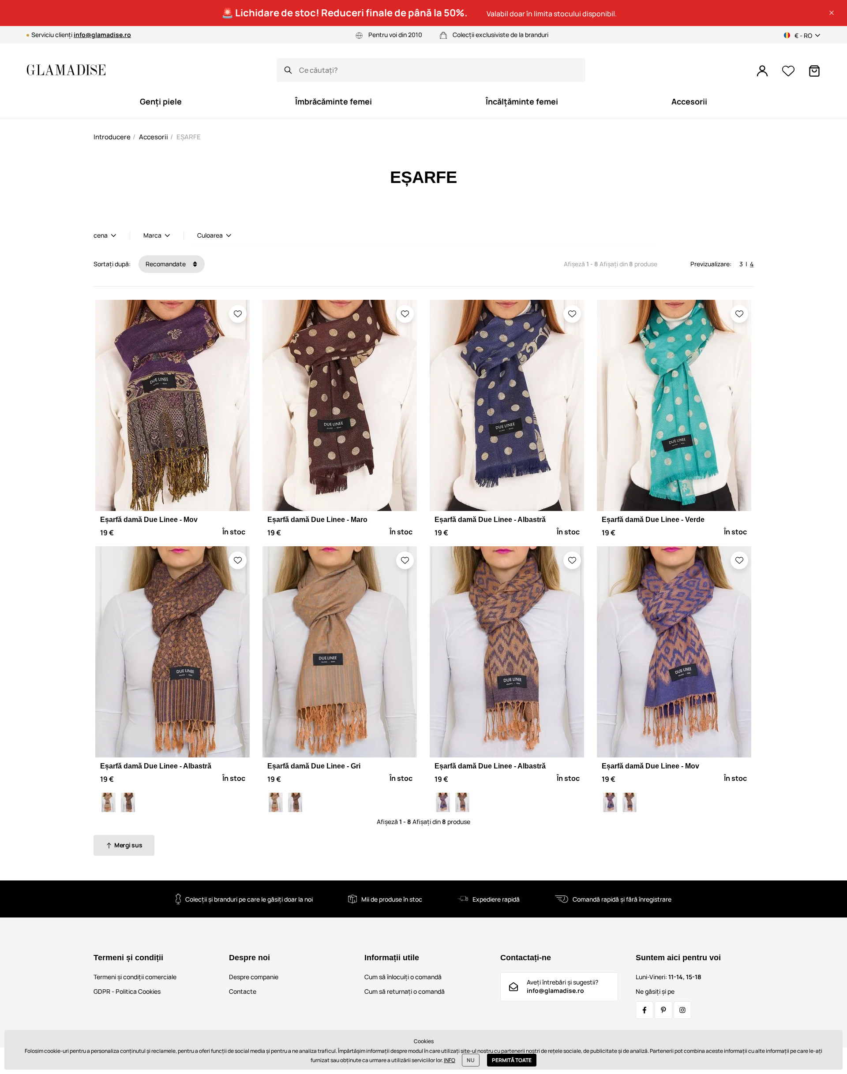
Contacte (242, 991)
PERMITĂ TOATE (512, 1060)
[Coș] (814, 71)
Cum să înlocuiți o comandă (403, 977)
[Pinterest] (663, 1010)
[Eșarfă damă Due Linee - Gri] (108, 802)
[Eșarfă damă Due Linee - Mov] (443, 802)
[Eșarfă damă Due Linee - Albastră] (128, 802)
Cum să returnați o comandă (404, 991)
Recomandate (166, 264)
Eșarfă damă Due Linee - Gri (313, 766)
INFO (449, 1060)
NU (471, 1060)
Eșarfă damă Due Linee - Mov (149, 519)
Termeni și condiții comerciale (135, 977)
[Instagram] (682, 1010)
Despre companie (253, 977)
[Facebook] (644, 1010)
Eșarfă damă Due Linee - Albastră (490, 519)
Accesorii (153, 137)
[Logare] (762, 71)
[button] (831, 12)
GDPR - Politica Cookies (127, 991)
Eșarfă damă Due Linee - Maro (317, 519)
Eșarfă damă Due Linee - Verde (653, 519)
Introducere (112, 137)
